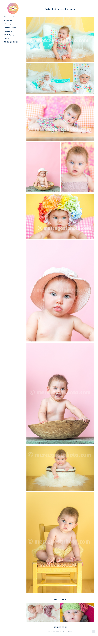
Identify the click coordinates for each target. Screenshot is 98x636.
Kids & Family (7, 24)
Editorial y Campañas (9, 17)
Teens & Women (8, 31)
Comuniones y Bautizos (10, 27)
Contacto (6, 38)
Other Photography (9, 34)
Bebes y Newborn (8, 20)
